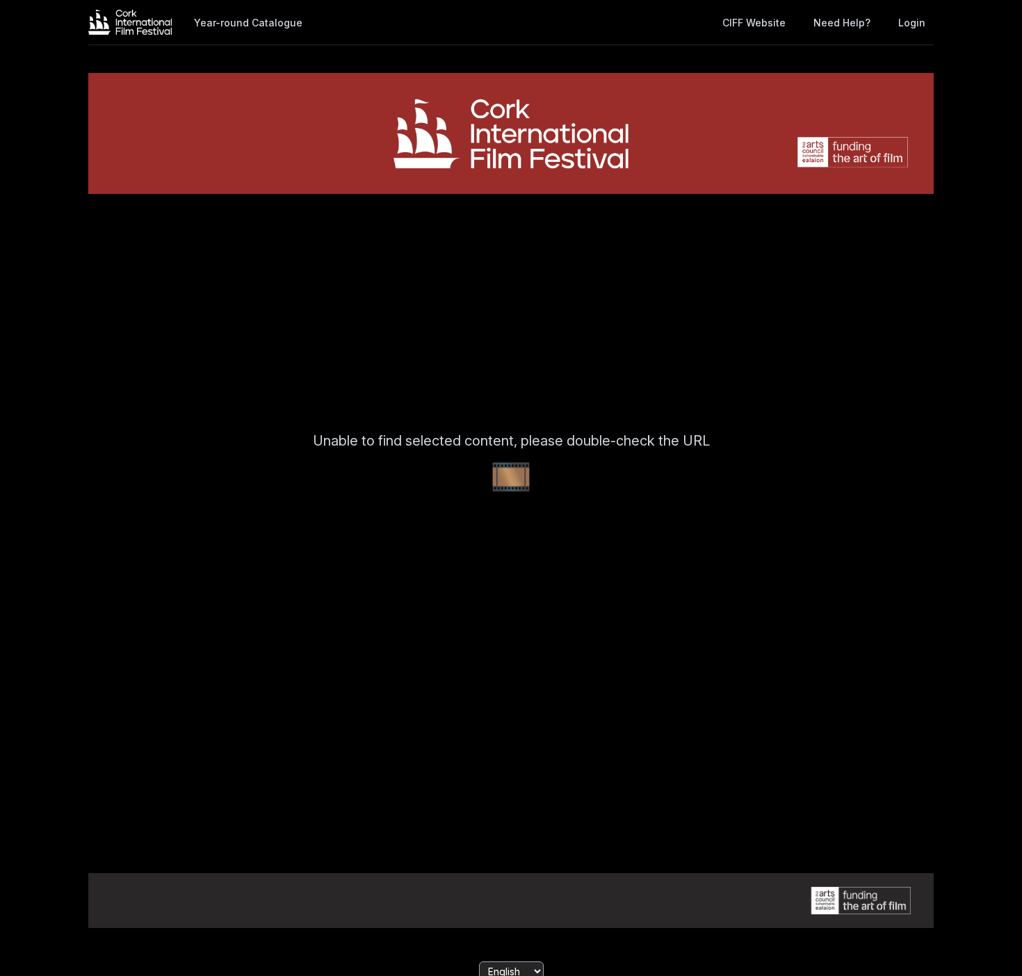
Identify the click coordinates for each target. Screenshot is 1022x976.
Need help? (841, 23)
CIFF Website (754, 23)
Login (911, 23)
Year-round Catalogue (248, 23)
